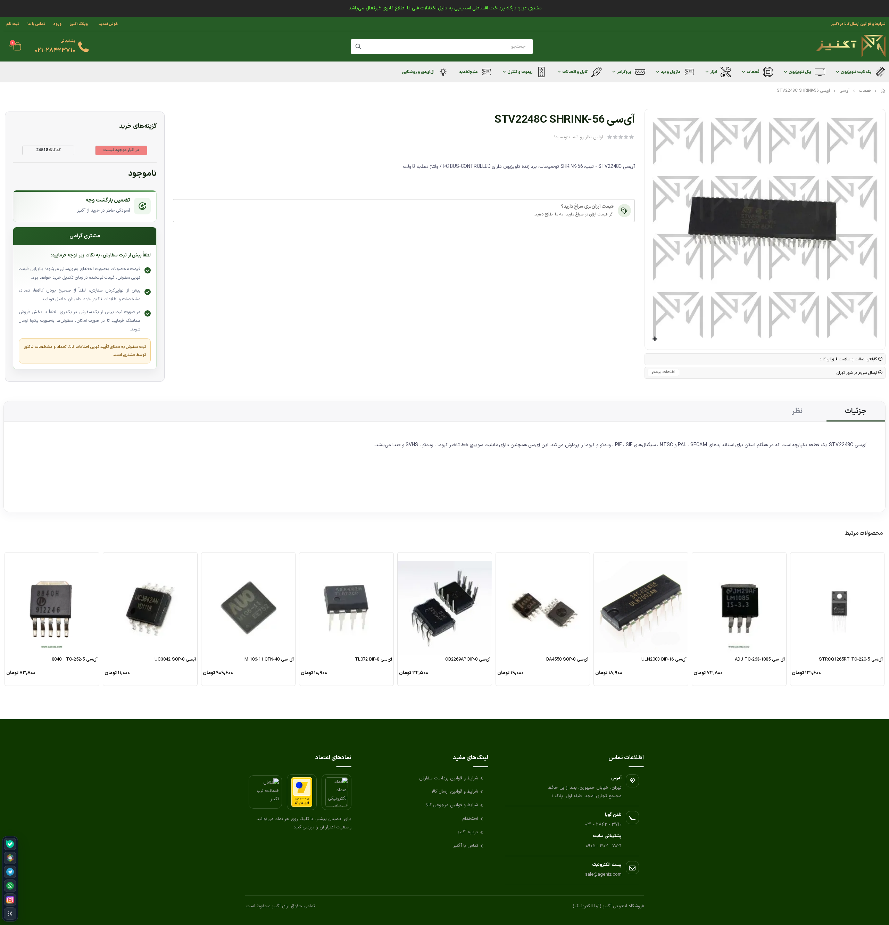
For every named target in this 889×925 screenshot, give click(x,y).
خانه (883, 91)
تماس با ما (36, 24)
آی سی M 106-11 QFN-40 (269, 659)
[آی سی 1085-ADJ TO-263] (739, 603)
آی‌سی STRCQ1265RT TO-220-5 (851, 659)
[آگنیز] (851, 46)
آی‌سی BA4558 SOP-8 (567, 659)
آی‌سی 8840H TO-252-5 (75, 659)
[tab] (855, 411)
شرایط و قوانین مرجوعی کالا (452, 805)
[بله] (10, 844)
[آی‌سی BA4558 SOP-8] (543, 603)
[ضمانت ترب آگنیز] (265, 792)
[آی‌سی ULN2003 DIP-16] (641, 603)
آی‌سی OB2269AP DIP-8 (467, 659)
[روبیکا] (10, 858)
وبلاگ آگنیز (79, 24)
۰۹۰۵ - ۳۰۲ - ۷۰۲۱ (604, 846)
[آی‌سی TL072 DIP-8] (346, 603)
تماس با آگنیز (465, 845)
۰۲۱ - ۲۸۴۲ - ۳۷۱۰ (603, 824)
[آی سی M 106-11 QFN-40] (248, 603)
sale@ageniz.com (603, 874)
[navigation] (10, 879)
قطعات (865, 91)
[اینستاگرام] (10, 899)
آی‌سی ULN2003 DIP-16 (664, 659)
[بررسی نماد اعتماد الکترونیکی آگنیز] (336, 792)
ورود (57, 24)
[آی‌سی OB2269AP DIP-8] (445, 603)
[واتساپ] (10, 885)
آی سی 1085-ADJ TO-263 (760, 659)
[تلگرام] (10, 872)
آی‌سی (844, 91)
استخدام (470, 818)
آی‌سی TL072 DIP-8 (373, 659)
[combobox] (442, 46)
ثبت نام (12, 24)
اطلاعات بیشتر (663, 372)
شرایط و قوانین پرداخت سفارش (448, 778)
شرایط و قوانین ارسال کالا (455, 791)
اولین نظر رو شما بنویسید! (578, 137)
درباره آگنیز (468, 832)
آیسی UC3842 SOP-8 (175, 659)
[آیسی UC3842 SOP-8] (150, 603)
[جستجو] (358, 46)
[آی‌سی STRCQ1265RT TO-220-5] (837, 603)
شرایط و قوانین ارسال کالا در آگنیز (858, 24)
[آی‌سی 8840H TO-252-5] (52, 603)
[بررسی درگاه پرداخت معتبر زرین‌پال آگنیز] (302, 792)
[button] (655, 339)
